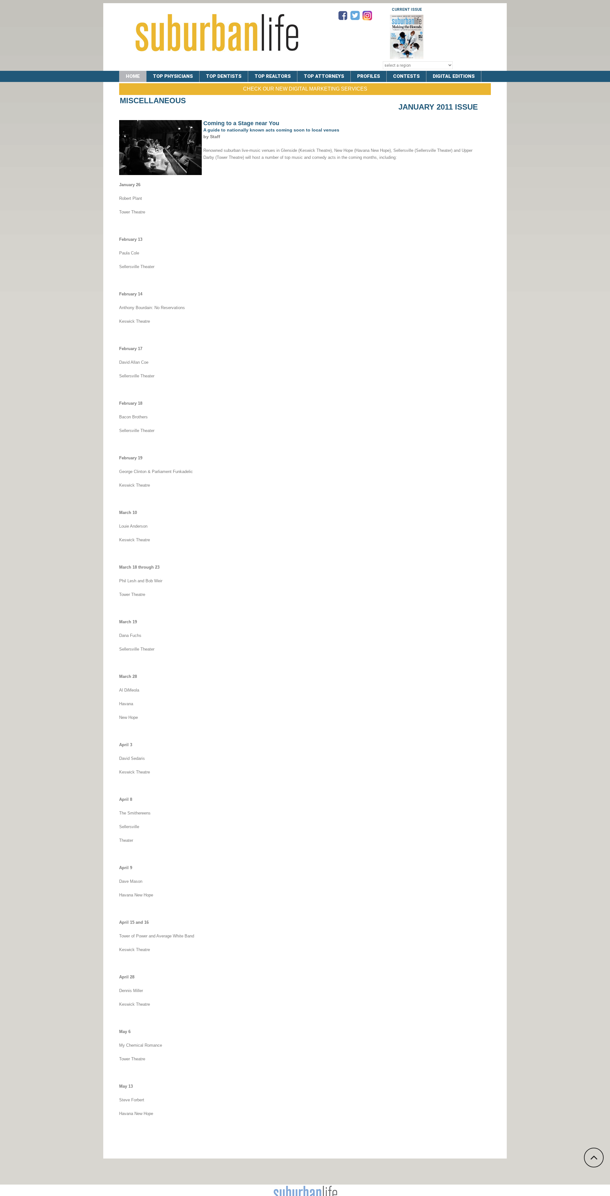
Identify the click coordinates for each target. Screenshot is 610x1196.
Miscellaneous (153, 100)
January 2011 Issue (438, 107)
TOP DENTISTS (223, 76)
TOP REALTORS (272, 76)
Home (133, 76)
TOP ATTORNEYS (324, 76)
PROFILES (368, 76)
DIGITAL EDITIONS (454, 76)
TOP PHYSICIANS (173, 76)
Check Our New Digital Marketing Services (305, 88)
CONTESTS (406, 76)
